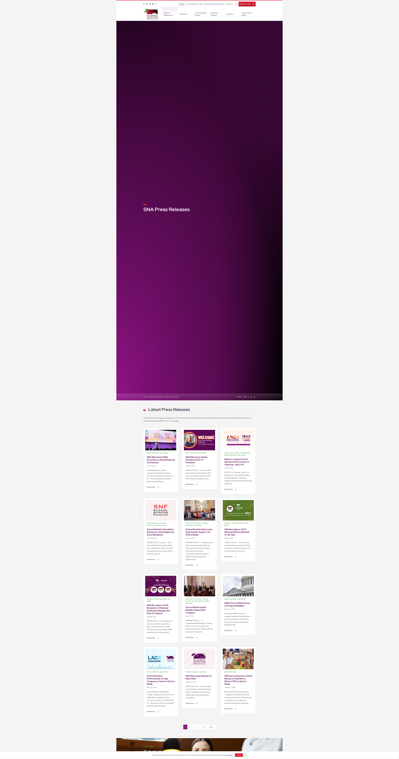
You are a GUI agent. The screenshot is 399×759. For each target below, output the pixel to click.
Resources (183, 14)
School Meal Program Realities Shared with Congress (196, 610)
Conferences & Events (200, 14)
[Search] (236, 4)
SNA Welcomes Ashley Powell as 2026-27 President (197, 460)
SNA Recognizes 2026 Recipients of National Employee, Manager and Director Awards (158, 609)
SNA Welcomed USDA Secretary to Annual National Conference (161, 460)
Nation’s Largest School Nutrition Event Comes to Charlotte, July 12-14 (236, 462)
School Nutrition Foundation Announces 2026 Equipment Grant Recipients (160, 532)
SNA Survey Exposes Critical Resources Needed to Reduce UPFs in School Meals (238, 680)
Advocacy (230, 14)
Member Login (245, 4)
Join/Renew (192, 4)
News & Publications (168, 14)
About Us (229, 4)
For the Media (169, 421)
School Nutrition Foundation (214, 4)
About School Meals (247, 14)
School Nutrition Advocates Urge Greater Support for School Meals (199, 532)
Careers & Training (214, 14)
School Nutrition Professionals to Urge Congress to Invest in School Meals (161, 680)
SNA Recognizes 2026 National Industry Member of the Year (237, 532)
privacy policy (229, 755)
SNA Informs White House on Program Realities (237, 604)
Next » (211, 727)
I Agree (238, 755)
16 (204, 727)
